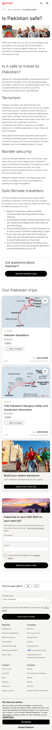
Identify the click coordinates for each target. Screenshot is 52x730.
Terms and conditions (35, 528)
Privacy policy (32, 646)
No (36, 586)
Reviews (5, 682)
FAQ (3, 678)
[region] (26, 85)
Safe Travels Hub (8, 637)
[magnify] (41, 3)
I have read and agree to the (24, 556)
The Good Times (33, 633)
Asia (9, 10)
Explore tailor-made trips (26, 487)
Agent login (6, 655)
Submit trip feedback (10, 633)
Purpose (31, 665)
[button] (45, 300)
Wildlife (30, 686)
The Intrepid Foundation (36, 673)
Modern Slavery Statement (37, 690)
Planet (29, 682)
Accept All (26, 722)
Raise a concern (8, 690)
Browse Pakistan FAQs (26, 274)
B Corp (29, 669)
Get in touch (7, 669)
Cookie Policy (8, 717)
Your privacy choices (38, 650)
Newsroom (6, 686)
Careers (30, 642)
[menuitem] (7, 3)
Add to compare (15, 349)
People (30, 678)
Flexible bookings (9, 646)
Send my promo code (26, 565)
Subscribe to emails (26, 617)
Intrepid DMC (32, 637)
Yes (28, 586)
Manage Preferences (26, 727)
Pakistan (17, 10)
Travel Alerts (6, 642)
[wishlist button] (45, 301)
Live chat (5, 673)
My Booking (6, 629)
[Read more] (4, 9)
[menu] (47, 3)
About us (30, 629)
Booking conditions (9, 650)
